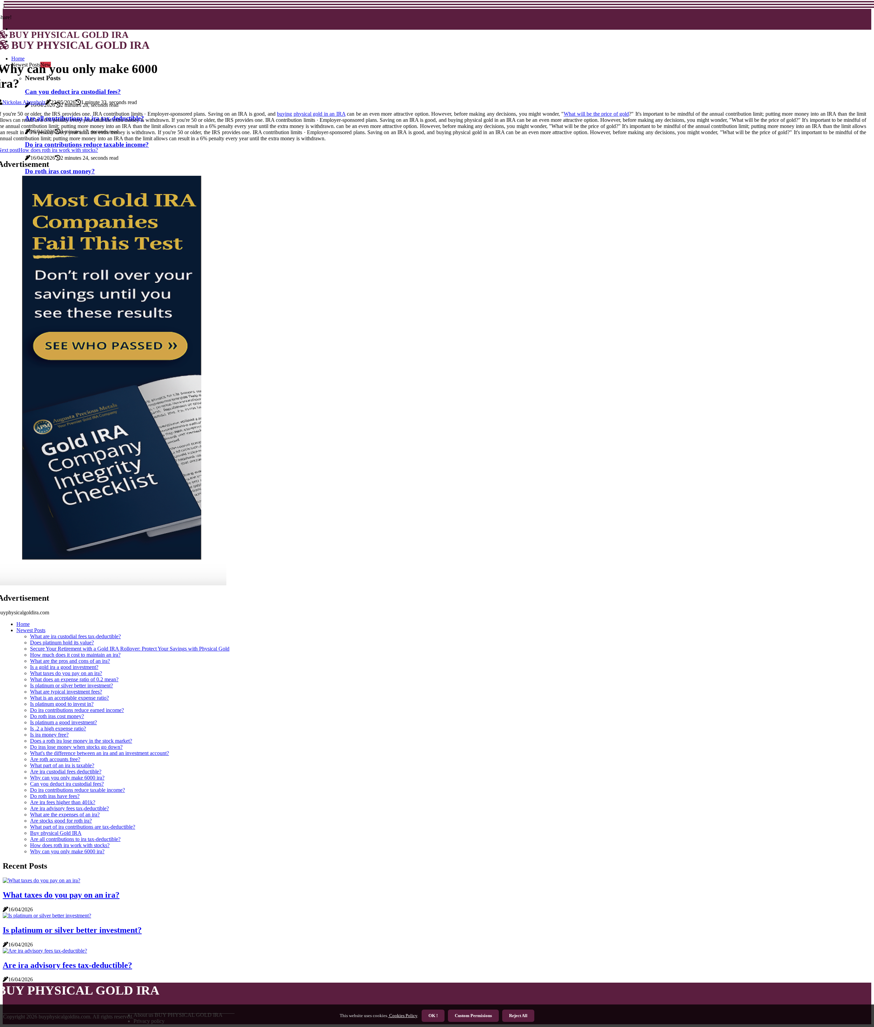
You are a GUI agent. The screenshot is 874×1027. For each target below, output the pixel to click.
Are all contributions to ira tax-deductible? (75, 839)
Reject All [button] (518, 1015)
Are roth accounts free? (55, 759)
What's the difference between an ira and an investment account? (99, 753)
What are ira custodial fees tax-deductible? (75, 636)
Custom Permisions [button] (473, 1015)
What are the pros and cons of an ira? (70, 661)
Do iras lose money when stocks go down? (76, 747)
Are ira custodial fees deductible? (65, 771)
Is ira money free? (49, 735)
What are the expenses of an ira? (65, 814)
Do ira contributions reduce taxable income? (77, 790)
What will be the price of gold (596, 114)
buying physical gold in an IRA (311, 114)
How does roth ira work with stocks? (70, 845)
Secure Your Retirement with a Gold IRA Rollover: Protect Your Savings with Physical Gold (129, 649)
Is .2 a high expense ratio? (58, 728)
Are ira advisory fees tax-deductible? (69, 808)
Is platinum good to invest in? (62, 704)
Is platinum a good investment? (63, 722)
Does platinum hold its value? (62, 642)
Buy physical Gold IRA (56, 833)
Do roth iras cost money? (57, 716)
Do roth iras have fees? (55, 796)
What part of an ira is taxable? (62, 765)
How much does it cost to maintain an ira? (75, 655)
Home (23, 624)
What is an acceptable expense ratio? (69, 698)
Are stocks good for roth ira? (61, 821)
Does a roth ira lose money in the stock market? (81, 741)
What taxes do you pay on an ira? (66, 673)
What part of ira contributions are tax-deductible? (82, 827)
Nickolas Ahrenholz (23, 102)
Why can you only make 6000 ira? (67, 778)
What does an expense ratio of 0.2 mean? (74, 679)
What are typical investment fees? (66, 692)
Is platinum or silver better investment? (71, 685)
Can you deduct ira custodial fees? (67, 784)
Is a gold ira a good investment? (64, 667)
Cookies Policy (402, 1015)
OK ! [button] (433, 1015)
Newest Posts (30, 630)
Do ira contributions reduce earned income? (77, 710)
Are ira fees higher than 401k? (62, 802)
